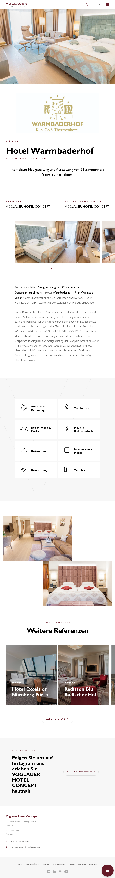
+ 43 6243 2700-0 (19, 842)
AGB (20, 864)
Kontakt (93, 864)
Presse (71, 864)
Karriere (82, 864)
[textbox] (98, 4)
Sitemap (46, 864)
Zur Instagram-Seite (81, 772)
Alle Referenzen (57, 719)
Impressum (59, 864)
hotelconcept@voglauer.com (25, 847)
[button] (51, 268)
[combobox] (98, 4)
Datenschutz (32, 864)
